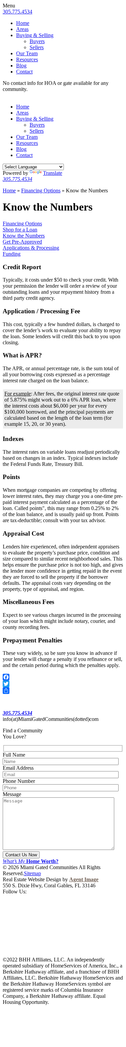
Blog (21, 65)
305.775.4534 (17, 11)
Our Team (27, 53)
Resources (27, 59)
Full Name (14, 755)
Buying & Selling (34, 35)
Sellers (37, 47)
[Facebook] (63, 677)
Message (12, 794)
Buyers (37, 41)
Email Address (18, 768)
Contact (24, 71)
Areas (22, 29)
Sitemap (32, 873)
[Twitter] (63, 683)
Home (22, 23)
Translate (52, 173)
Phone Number (19, 781)
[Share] (63, 690)
